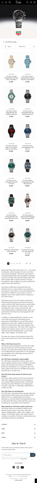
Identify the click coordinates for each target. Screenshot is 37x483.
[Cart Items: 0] (34, 2)
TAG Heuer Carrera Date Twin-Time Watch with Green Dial (27, 251)
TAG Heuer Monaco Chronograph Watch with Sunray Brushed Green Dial (11, 216)
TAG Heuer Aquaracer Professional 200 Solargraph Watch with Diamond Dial (27, 216)
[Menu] (2, 2)
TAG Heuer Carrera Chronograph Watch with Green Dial (11, 182)
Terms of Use (23, 478)
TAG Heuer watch (22, 386)
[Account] (31, 2)
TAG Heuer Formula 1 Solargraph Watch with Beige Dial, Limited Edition (11, 78)
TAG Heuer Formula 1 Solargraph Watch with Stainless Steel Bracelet (11, 112)
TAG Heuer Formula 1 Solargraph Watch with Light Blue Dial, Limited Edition (27, 78)
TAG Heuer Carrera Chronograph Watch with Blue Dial (28, 147)
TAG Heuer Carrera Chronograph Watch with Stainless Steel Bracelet (28, 112)
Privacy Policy (24, 458)
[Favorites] (27, 2)
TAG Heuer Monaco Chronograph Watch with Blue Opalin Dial (28, 182)
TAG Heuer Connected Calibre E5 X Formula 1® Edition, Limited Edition (11, 147)
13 (26, 263)
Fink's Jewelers (15, 476)
